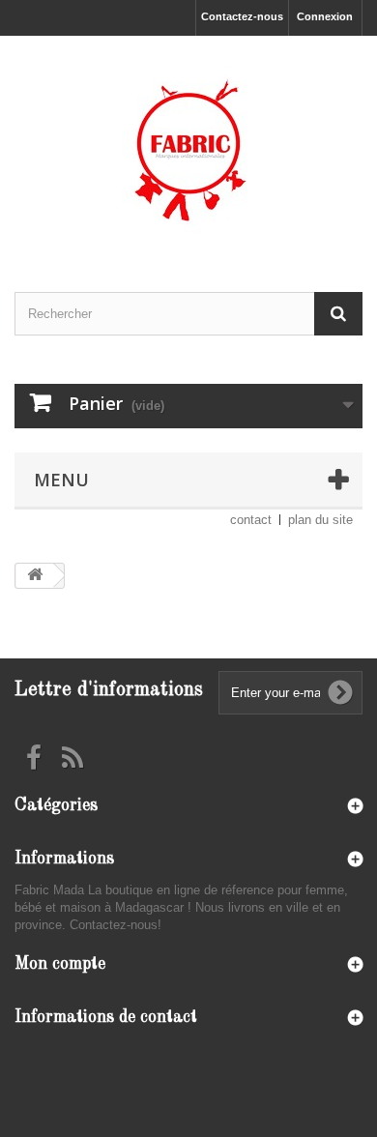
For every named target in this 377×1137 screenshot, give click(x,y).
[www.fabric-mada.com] (188, 147)
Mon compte (59, 964)
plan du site (320, 519)
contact (251, 519)
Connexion (325, 16)
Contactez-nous (242, 16)
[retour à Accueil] (34, 576)
